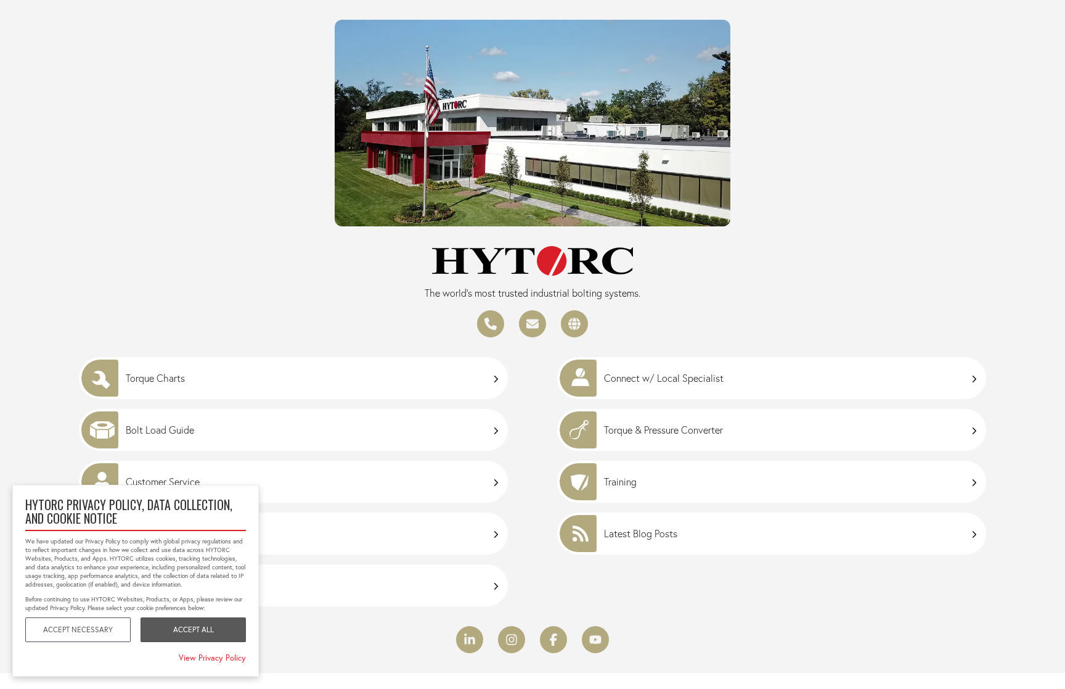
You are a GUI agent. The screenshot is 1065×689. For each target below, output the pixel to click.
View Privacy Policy (212, 657)
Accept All (193, 629)
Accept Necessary (78, 629)
